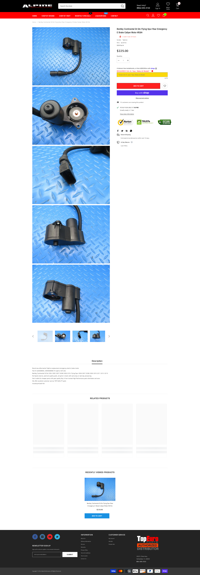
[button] (33, 336)
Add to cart (138, 86)
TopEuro (125, 40)
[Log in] (153, 15)
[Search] (91, 6)
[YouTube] (50, 536)
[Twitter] (122, 131)
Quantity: (119, 56)
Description (97, 360)
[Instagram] (42, 536)
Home (34, 22)
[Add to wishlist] (165, 86)
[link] (48, 448)
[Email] (127, 131)
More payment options (142, 98)
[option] (45, 336)
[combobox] (88, 6)
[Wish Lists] (158, 15)
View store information (127, 114)
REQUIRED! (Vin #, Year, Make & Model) (134, 71)
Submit (70, 554)
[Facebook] (118, 131)
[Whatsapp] (131, 131)
